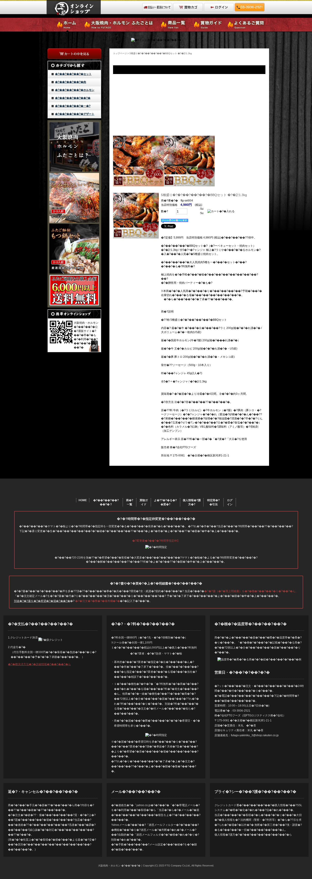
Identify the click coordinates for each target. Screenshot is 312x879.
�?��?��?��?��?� (72, 98)
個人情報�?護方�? (192, 502)
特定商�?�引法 (213, 502)
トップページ (120, 53)
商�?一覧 (129, 502)
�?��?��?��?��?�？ (106, 502)
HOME (83, 500)
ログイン (230, 502)
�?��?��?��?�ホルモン (74, 90)
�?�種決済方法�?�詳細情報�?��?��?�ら (39, 664)
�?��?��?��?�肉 (70, 82)
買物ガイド (144, 502)
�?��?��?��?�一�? (72, 106)
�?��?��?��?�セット (73, 74)
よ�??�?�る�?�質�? (165, 502)
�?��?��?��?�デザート (74, 114)
